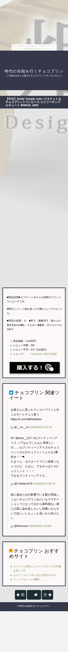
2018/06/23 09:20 (44, 483)
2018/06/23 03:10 (41, 427)
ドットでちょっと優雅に (27, 579)
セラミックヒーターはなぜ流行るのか (34, 575)
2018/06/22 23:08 (40, 526)
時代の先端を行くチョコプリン (34, 71)
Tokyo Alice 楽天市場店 (44, 354)
